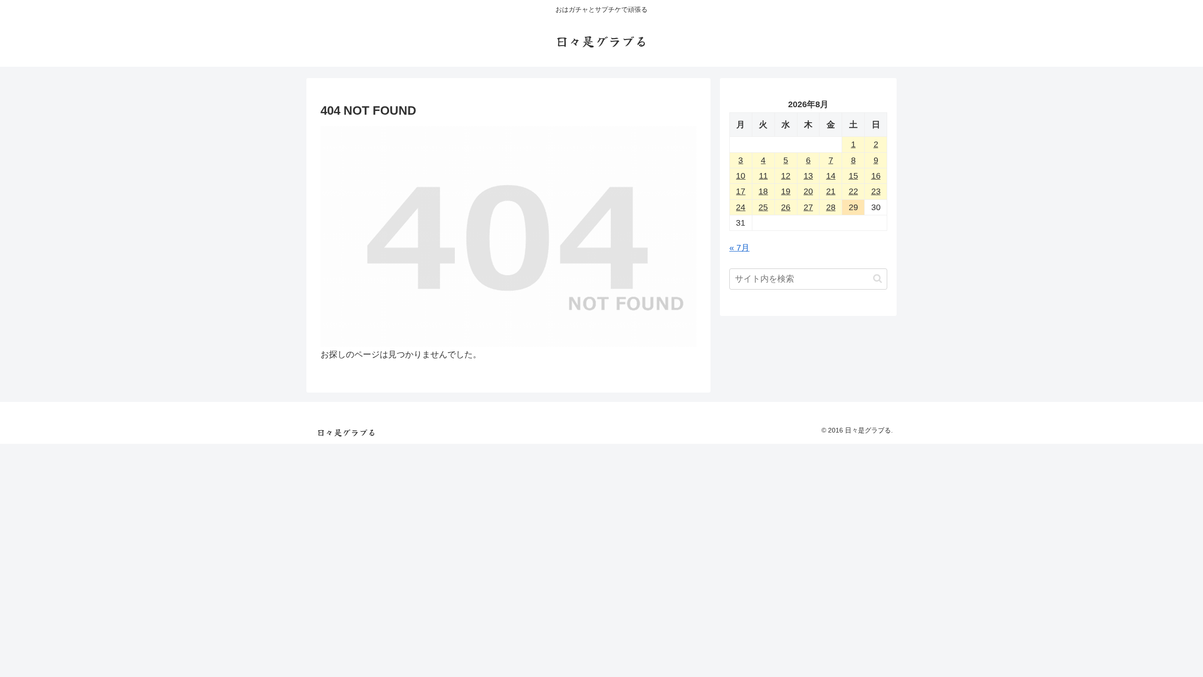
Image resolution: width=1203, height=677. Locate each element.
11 (763, 176)
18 (763, 191)
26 (785, 207)
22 (853, 191)
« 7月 (739, 247)
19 (785, 191)
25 (763, 207)
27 (808, 207)
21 (831, 191)
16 (876, 176)
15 (853, 176)
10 (740, 176)
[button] (877, 278)
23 (876, 191)
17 (740, 191)
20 (808, 191)
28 (831, 207)
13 (808, 176)
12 (785, 176)
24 (740, 207)
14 (831, 176)
